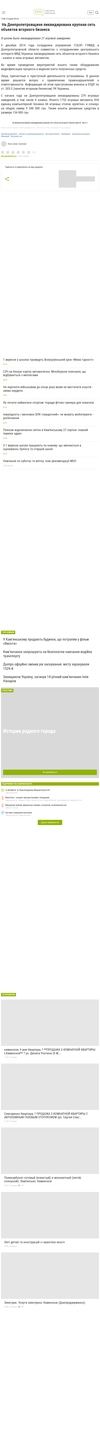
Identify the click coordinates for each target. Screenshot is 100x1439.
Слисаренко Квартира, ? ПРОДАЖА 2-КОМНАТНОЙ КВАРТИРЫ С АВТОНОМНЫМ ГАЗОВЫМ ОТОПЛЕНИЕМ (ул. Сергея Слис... (46, 1115)
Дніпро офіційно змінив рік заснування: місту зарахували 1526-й (46, 666)
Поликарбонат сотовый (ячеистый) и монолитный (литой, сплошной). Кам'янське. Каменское (42, 1179)
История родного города (29, 731)
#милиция (5, 136)
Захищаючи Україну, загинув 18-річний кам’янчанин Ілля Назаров (45, 679)
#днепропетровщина (81, 134)
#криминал (66, 134)
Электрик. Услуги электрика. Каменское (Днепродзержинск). (45, 1302)
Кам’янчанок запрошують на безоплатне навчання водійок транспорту (47, 654)
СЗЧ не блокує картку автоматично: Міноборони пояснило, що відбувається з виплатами (44, 373)
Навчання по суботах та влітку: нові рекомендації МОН (39, 461)
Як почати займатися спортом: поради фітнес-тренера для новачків (48, 402)
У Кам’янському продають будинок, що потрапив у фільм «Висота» (46, 641)
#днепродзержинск (9, 134)
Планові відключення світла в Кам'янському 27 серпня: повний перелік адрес (45, 431)
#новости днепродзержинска (31, 134)
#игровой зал (16, 136)
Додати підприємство (50, 822)
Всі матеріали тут (50, 772)
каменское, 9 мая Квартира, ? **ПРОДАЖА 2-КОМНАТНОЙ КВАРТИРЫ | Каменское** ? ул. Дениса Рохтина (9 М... (49, 1051)
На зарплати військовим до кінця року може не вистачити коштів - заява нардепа (48, 388)
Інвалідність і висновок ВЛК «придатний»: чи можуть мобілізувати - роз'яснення (48, 416)
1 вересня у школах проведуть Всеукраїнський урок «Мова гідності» (48, 359)
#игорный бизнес (52, 134)
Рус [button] (90, 12)
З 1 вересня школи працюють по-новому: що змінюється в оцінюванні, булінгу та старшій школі (42, 447)
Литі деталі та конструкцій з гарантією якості (34, 1242)
